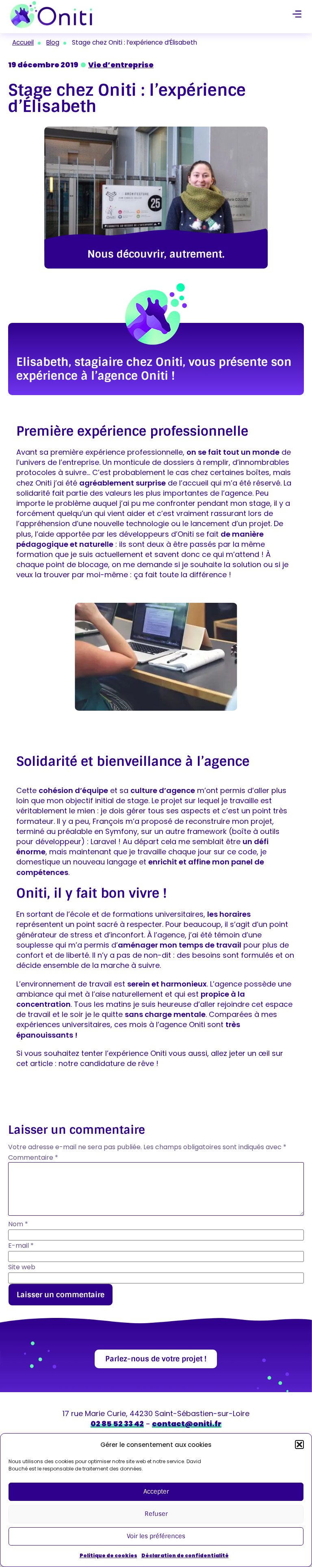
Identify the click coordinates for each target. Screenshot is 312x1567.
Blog (52, 42)
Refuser (156, 1514)
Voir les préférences (156, 1536)
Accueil (23, 42)
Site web (21, 1267)
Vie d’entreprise (121, 65)
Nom (18, 1224)
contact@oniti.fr (186, 1424)
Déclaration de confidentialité (185, 1555)
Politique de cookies (108, 1555)
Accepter (156, 1491)
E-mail (21, 1245)
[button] (299, 1444)
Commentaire (33, 1157)
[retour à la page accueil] (51, 14)
